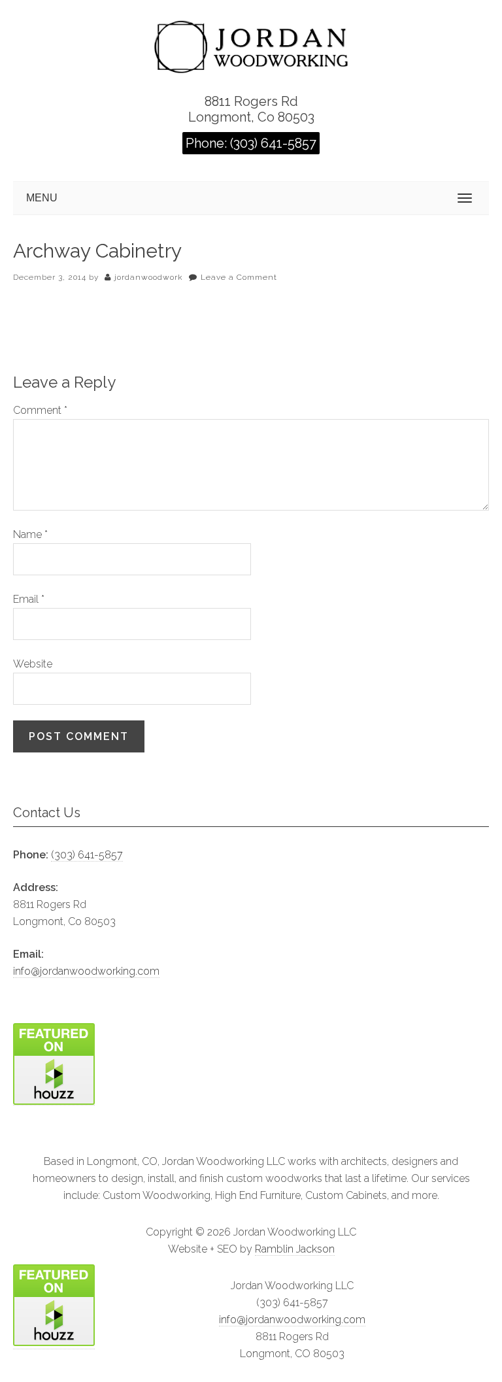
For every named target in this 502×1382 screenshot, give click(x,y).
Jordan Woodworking (251, 44)
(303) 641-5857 (87, 855)
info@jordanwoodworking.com (86, 971)
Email (28, 599)
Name (30, 534)
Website (32, 664)
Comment (40, 410)
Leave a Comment (239, 277)
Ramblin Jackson (295, 1249)
